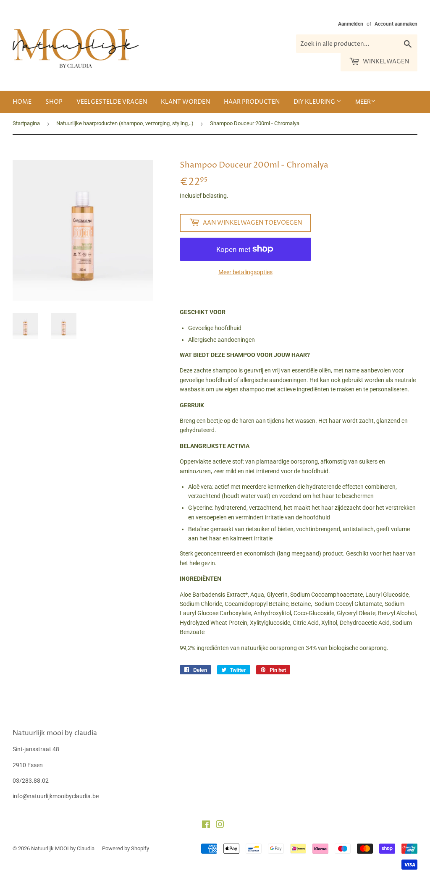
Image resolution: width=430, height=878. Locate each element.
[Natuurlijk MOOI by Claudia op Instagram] (220, 825)
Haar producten (252, 102)
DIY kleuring (315, 102)
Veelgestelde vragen (111, 102)
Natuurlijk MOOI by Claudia (62, 848)
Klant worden (185, 102)
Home (22, 102)
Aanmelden (350, 24)
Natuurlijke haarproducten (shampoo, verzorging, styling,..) (125, 123)
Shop (54, 102)
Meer (363, 101)
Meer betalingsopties (245, 272)
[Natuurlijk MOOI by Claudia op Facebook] (206, 825)
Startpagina (26, 123)
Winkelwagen (385, 62)
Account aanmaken (396, 24)
